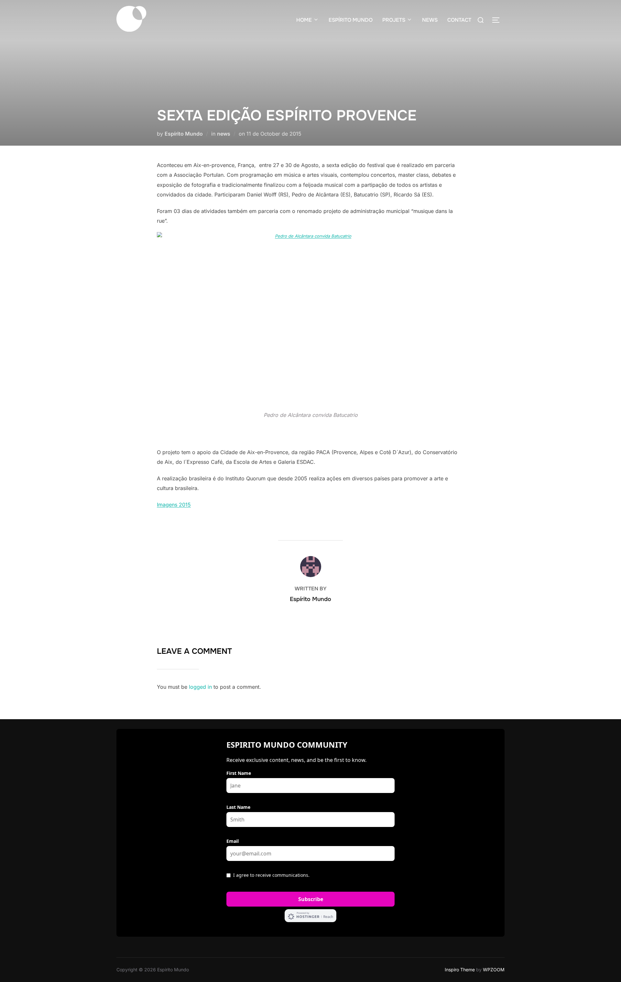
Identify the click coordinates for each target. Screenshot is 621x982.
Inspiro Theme (460, 969)
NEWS (430, 20)
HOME (304, 20)
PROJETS (393, 20)
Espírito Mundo (184, 133)
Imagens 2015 (174, 504)
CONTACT (459, 20)
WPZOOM (494, 969)
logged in (200, 687)
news (223, 133)
